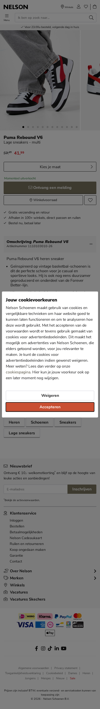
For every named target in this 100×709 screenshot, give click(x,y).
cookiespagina (18, 372)
